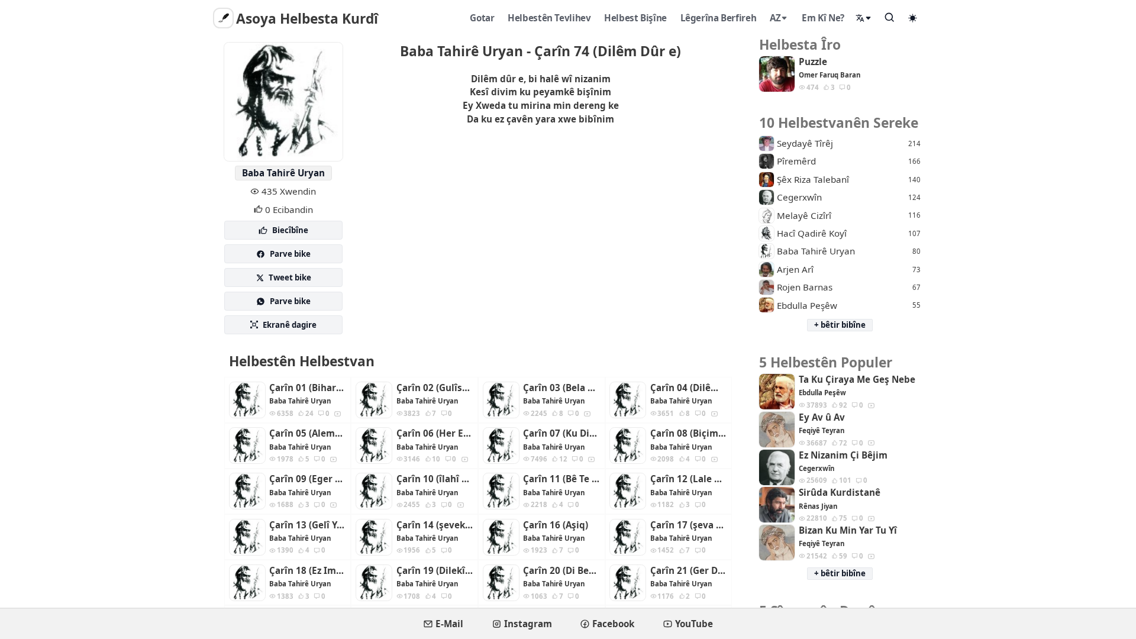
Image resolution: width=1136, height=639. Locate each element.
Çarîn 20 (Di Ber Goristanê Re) (561, 570)
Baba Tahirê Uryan (283, 173)
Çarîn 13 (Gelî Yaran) (307, 525)
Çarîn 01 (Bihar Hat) (307, 387)
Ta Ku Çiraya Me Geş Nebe (857, 379)
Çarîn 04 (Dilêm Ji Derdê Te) (688, 387)
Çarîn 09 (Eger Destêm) (307, 479)
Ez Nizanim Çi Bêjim (843, 455)
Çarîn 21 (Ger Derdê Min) (688, 570)
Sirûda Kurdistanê (839, 492)
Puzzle (813, 61)
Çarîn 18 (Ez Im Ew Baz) (307, 570)
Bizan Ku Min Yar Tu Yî (848, 530)
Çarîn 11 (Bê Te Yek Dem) (561, 479)
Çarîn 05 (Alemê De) (307, 433)
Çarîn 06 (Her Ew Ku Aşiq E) (434, 433)
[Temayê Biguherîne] (913, 18)
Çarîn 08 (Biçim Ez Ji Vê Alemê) (688, 433)
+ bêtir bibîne (840, 325)
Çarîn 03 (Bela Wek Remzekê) (561, 387)
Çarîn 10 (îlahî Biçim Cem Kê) (434, 479)
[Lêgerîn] (890, 17)
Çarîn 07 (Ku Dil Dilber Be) (561, 433)
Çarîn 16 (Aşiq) (555, 525)
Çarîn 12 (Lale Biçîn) (688, 479)
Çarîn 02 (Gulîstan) (434, 387)
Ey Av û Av (822, 417)
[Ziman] (864, 18)
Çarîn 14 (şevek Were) (434, 525)
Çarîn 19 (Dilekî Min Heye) (434, 570)
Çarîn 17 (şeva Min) (688, 525)
